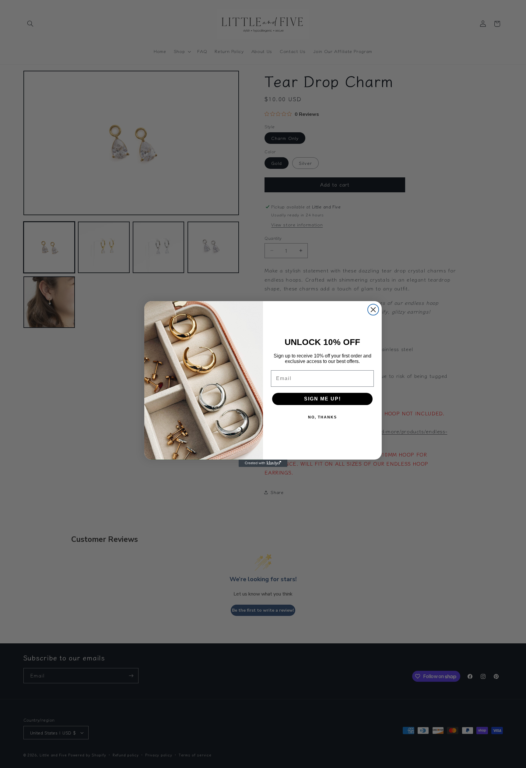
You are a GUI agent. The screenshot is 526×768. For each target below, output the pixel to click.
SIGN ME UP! (322, 398)
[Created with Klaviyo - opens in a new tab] (263, 463)
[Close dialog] (373, 309)
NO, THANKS (322, 417)
